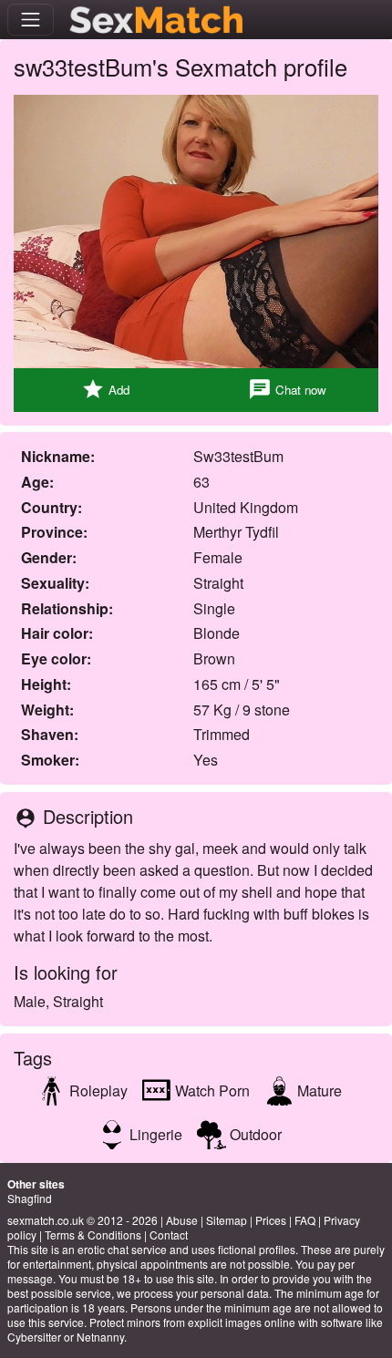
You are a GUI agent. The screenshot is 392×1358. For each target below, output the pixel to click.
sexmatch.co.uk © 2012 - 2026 (82, 1220)
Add (105, 389)
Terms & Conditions (93, 1234)
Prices (270, 1220)
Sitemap (226, 1220)
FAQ (304, 1220)
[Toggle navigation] (30, 20)
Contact (169, 1234)
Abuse (182, 1220)
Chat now (287, 389)
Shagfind (29, 1198)
